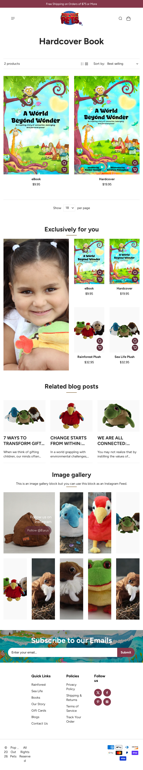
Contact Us (39, 723)
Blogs (35, 717)
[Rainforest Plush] (89, 329)
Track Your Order (73, 719)
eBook (36, 179)
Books (35, 698)
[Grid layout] (86, 64)
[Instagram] (107, 702)
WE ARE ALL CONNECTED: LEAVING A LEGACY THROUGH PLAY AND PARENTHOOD (118, 440)
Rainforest (38, 685)
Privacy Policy (71, 687)
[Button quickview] (64, 163)
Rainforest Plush (89, 357)
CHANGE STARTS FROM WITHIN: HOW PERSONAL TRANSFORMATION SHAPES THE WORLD (70, 440)
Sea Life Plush (124, 357)
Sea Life (37, 691)
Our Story (38, 704)
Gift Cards (38, 710)
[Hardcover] (107, 125)
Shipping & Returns (74, 698)
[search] (120, 18)
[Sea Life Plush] (125, 329)
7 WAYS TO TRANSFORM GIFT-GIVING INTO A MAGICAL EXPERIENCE (23, 440)
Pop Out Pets (13, 752)
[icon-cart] (128, 18)
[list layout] (82, 64)
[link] (38, 530)
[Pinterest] (98, 702)
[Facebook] (107, 693)
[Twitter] (98, 693)
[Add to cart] (64, 170)
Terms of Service (72, 708)
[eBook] (36, 125)
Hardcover (107, 179)
